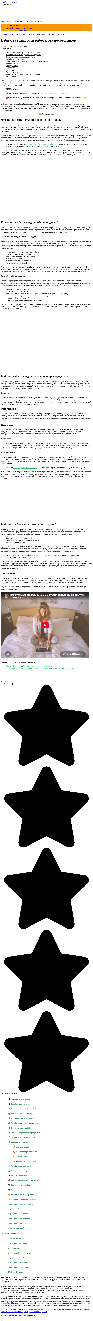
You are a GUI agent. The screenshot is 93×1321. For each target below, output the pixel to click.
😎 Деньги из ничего (17, 1190)
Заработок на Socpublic (17, 1243)
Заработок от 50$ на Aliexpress (21, 1204)
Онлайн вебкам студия (15, 59)
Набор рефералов (15, 1272)
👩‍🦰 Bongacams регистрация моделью (23, 1171)
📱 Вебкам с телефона (17, 1175)
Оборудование (12, 66)
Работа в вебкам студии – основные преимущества (27, 61)
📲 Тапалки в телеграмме (19, 1099)
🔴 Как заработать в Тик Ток (20, 1114)
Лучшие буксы (14, 1239)
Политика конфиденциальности (33, 1309)
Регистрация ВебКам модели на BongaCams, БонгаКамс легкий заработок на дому (40, 668)
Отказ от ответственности (12, 1312)
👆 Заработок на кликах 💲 (20, 1166)
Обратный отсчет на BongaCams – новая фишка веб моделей (31, 666)
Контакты (15, 1309)
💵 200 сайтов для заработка (17, 26)
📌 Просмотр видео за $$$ (19, 1128)
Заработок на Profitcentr (18, 1267)
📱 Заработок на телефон (19, 1104)
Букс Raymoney (14, 1248)
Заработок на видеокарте (19, 1214)
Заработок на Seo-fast (17, 1258)
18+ (25, 1312)
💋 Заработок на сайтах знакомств (23, 1123)
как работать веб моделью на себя (39, 144)
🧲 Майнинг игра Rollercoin (25, 1152)
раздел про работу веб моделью (42, 555)
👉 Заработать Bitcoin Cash (24, 1161)
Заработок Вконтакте (17, 1209)
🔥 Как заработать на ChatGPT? (22, 1109)
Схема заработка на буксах (19, 1253)
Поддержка (10, 68)
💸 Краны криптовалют (18, 1142)
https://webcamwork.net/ (57, 93)
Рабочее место (12, 63)
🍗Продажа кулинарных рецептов (22, 1199)
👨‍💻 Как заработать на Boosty (20, 1185)
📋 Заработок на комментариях (21, 1137)
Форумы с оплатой (16, 1228)
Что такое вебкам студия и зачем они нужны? (24, 52)
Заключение (11, 76)
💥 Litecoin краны (20, 1156)
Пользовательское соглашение (60, 1309)
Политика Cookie (81, 1309)
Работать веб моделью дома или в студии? (23, 74)
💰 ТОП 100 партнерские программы (24, 1133)
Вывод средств (12, 72)
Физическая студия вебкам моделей (20, 57)
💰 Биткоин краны (21, 1147)
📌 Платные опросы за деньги (21, 1118)
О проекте (5, 1309)
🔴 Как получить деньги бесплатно (23, 1180)
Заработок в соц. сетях (17, 1223)
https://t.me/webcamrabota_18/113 (19, 100)
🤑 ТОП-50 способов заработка (19, 28)
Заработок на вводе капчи (19, 1218)
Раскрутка (10, 70)
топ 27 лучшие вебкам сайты (25, 468)
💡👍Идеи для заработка (16, 30)
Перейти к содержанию (10, 2)
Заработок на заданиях (18, 1262)
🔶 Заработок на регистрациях (21, 1194)
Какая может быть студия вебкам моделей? (23, 55)
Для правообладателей (37, 1312)
